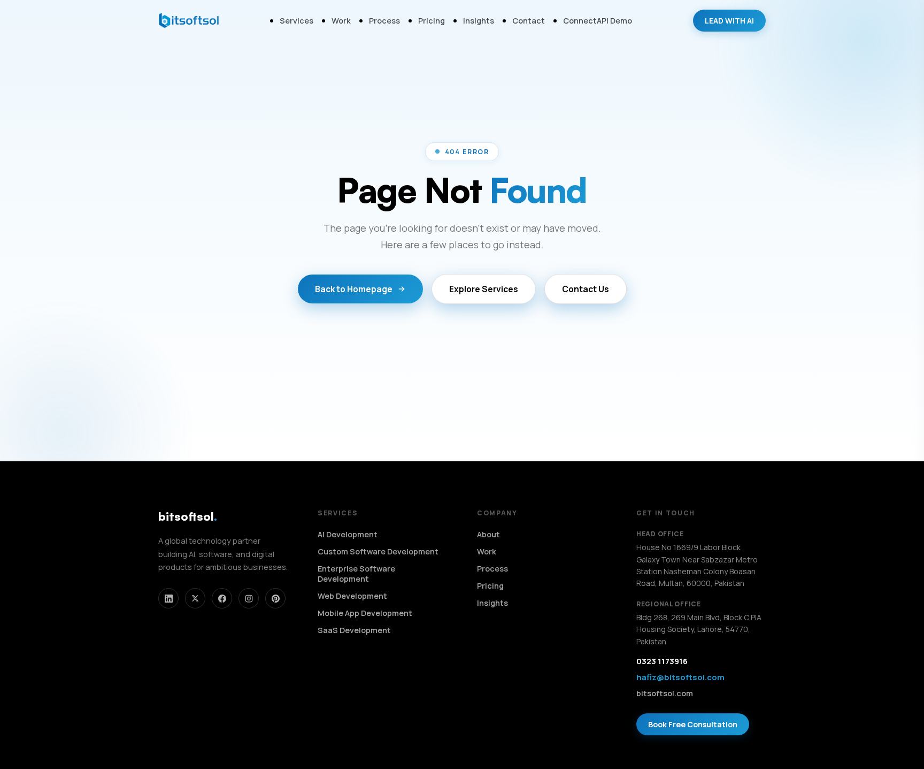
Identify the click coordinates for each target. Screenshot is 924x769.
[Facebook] (222, 598)
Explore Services (483, 289)
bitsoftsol (187, 516)
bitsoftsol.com (664, 693)
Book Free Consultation (692, 724)
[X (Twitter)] (195, 598)
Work (341, 21)
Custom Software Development (378, 551)
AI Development (348, 534)
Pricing (431, 21)
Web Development (352, 596)
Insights (478, 21)
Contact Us (585, 289)
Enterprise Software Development (356, 574)
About (488, 534)
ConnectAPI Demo (597, 21)
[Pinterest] (275, 598)
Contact (528, 21)
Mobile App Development (365, 613)
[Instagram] (248, 598)
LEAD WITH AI (729, 21)
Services (296, 21)
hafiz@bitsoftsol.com (680, 677)
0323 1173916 (662, 661)
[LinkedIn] (168, 598)
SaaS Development (354, 630)
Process (384, 21)
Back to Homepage (353, 289)
